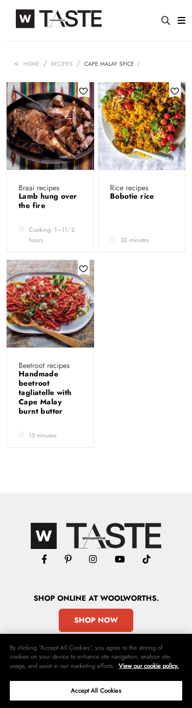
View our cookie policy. (149, 665)
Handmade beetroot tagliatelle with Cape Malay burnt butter (45, 392)
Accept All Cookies (96, 690)
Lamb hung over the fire (48, 201)
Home (31, 64)
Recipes (62, 64)
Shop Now (96, 620)
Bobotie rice (133, 196)
